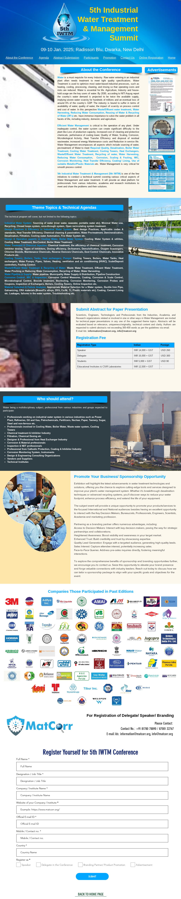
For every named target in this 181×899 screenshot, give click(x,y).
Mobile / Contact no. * (28, 831)
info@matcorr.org (126, 331)
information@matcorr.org (102, 331)
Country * (21, 845)
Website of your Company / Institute (36, 802)
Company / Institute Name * (32, 788)
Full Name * (22, 759)
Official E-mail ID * (26, 817)
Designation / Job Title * (29, 774)
